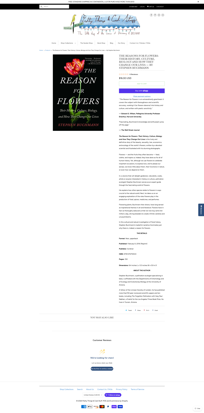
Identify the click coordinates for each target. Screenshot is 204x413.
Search (80, 389)
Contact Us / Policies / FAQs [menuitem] (140, 43)
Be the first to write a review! (102, 369)
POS (104, 401)
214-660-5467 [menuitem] (133, 7)
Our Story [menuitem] (121, 43)
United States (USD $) (92, 395)
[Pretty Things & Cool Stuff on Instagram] (159, 15)
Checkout (160, 7)
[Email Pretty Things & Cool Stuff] (162, 15)
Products (48, 50)
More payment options (141, 96)
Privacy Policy (121, 389)
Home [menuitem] (54, 43)
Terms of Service (137, 389)
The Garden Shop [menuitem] (86, 43)
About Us (90, 389)
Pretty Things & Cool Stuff (92, 401)
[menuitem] (68, 43)
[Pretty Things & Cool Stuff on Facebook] (151, 15)
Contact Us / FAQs (104, 389)
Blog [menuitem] (111, 43)
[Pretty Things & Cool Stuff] (102, 25)
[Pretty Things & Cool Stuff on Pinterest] (155, 15)
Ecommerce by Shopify (119, 401)
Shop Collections (67, 43)
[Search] (41, 6)
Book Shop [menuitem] (101, 43)
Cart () (151, 7)
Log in (142, 7)
